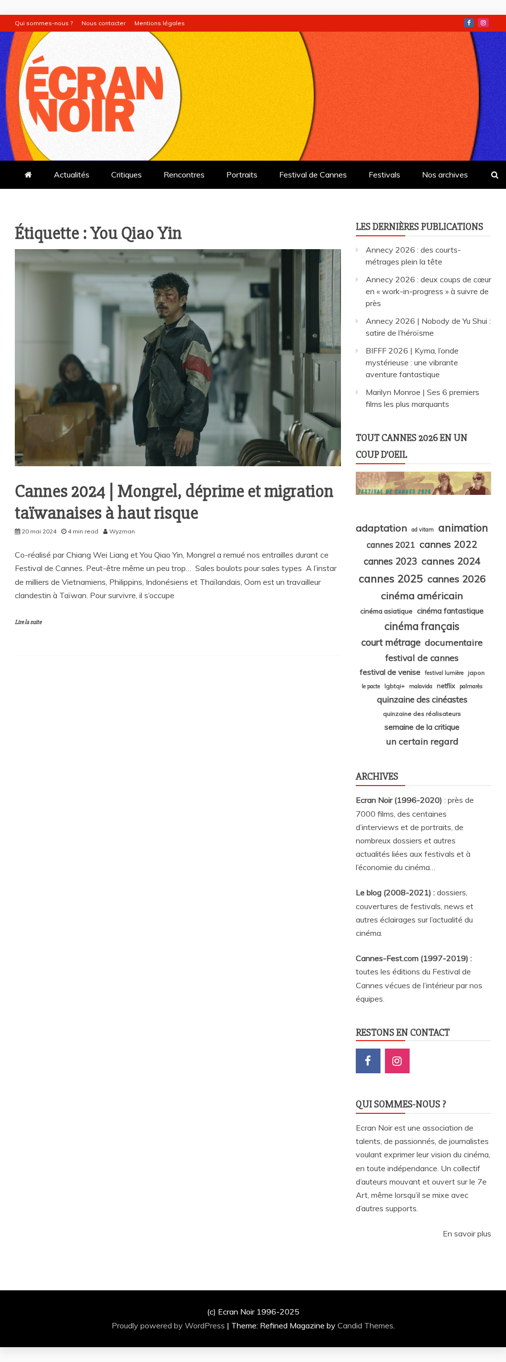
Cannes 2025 (391, 578)
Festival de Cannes (313, 174)
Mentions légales (159, 23)
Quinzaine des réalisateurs (422, 713)
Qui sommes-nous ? (44, 23)
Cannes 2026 (456, 578)
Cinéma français (422, 626)
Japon (476, 672)
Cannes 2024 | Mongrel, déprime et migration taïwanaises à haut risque (174, 502)
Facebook (469, 22)
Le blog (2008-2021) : (396, 892)
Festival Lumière (444, 672)
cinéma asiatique (386, 611)
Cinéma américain (422, 595)
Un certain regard (422, 741)
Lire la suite (28, 622)
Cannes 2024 (451, 561)
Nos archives (445, 174)
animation (463, 527)
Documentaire (454, 642)
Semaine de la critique (422, 727)
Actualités (71, 174)
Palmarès (471, 686)
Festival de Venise (390, 672)
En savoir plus (467, 1233)
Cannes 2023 (390, 561)
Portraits (241, 174)
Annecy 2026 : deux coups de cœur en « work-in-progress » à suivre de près (428, 291)
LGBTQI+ (394, 686)
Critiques (126, 174)
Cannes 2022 (448, 544)
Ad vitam (423, 529)
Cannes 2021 (391, 544)
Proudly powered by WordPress (169, 1325)
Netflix (446, 686)
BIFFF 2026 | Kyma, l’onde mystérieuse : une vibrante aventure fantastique (412, 362)
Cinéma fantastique (450, 610)
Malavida (420, 686)
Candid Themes (365, 1325)
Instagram (483, 22)
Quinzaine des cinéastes (422, 699)
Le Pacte (371, 686)
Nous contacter (104, 23)
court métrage (391, 642)
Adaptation (381, 528)
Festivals (384, 174)
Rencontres (184, 174)
